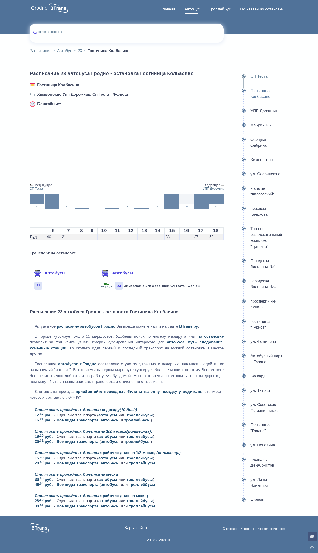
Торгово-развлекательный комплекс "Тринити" (266, 238)
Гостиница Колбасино (58, 85)
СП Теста (258, 76)
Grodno (39, 8)
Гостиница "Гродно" (260, 428)
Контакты (247, 528)
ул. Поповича (262, 445)
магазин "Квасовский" (262, 191)
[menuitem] (168, 9)
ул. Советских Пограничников (264, 407)
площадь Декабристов (262, 462)
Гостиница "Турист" (260, 324)
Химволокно (261, 160)
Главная (168, 9)
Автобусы (54, 273)
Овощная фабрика (258, 142)
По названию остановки (262, 9)
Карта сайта (136, 528)
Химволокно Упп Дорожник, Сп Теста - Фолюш (82, 94)
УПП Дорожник (263, 111)
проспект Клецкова (258, 211)
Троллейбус (220, 9)
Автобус (192, 9)
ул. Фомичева (263, 341)
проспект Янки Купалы (263, 304)
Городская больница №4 (263, 264)
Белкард (257, 376)
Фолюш (257, 500)
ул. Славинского (265, 174)
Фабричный (261, 125)
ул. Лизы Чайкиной (259, 482)
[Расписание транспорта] (58, 8)
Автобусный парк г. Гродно (266, 359)
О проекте (230, 528)
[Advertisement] (127, 147)
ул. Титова (260, 390)
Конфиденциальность (272, 528)
